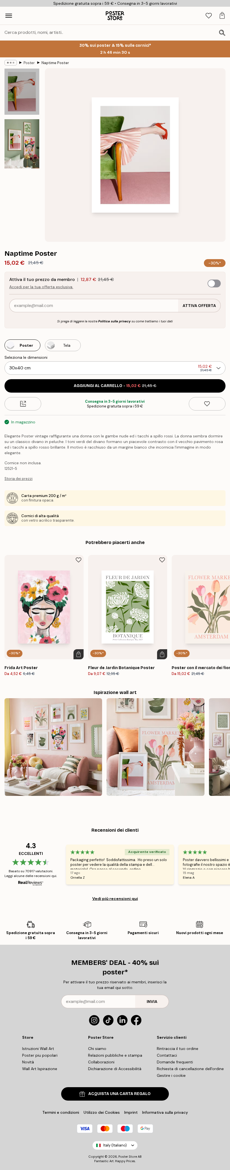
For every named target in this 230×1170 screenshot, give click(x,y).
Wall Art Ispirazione (39, 1068)
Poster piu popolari (40, 1055)
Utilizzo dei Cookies (102, 1112)
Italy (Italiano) (115, 1145)
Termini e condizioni (60, 1112)
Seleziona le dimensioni (25, 357)
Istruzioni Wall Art (38, 1048)
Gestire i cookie (171, 1075)
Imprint (131, 1112)
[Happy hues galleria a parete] (155, 747)
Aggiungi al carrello (115, 385)
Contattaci (167, 1055)
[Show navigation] (8, 16)
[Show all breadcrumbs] (10, 62)
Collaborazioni (101, 1062)
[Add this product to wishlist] (207, 404)
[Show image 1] (21, 92)
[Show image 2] (21, 143)
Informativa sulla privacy (165, 1112)
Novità (28, 1062)
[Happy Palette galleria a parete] (53, 747)
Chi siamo (97, 1048)
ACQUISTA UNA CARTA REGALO (119, 1093)
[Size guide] (22, 404)
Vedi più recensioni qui (115, 898)
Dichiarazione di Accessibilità (114, 1068)
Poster (29, 62)
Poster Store (127, 1157)
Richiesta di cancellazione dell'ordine (190, 1068)
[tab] (208, 16)
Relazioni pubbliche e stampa (115, 1055)
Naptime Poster (55, 62)
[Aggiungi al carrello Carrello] (78, 654)
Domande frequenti (175, 1062)
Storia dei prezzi (18, 478)
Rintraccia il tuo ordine (177, 1048)
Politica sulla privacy (114, 321)
